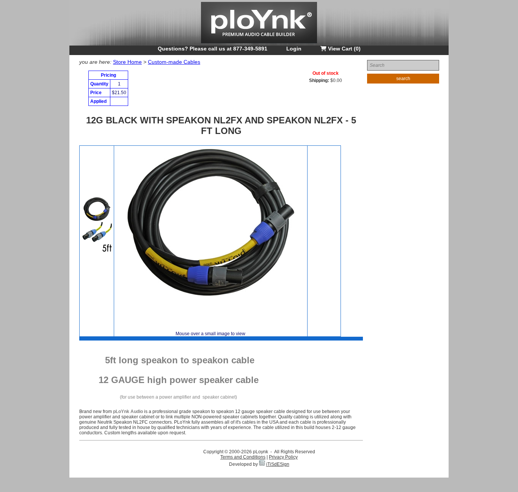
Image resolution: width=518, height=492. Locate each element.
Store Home (127, 62)
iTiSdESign (277, 464)
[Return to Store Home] (259, 44)
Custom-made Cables (174, 62)
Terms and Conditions (242, 457)
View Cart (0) (343, 49)
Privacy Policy (283, 457)
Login (293, 49)
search (403, 78)
